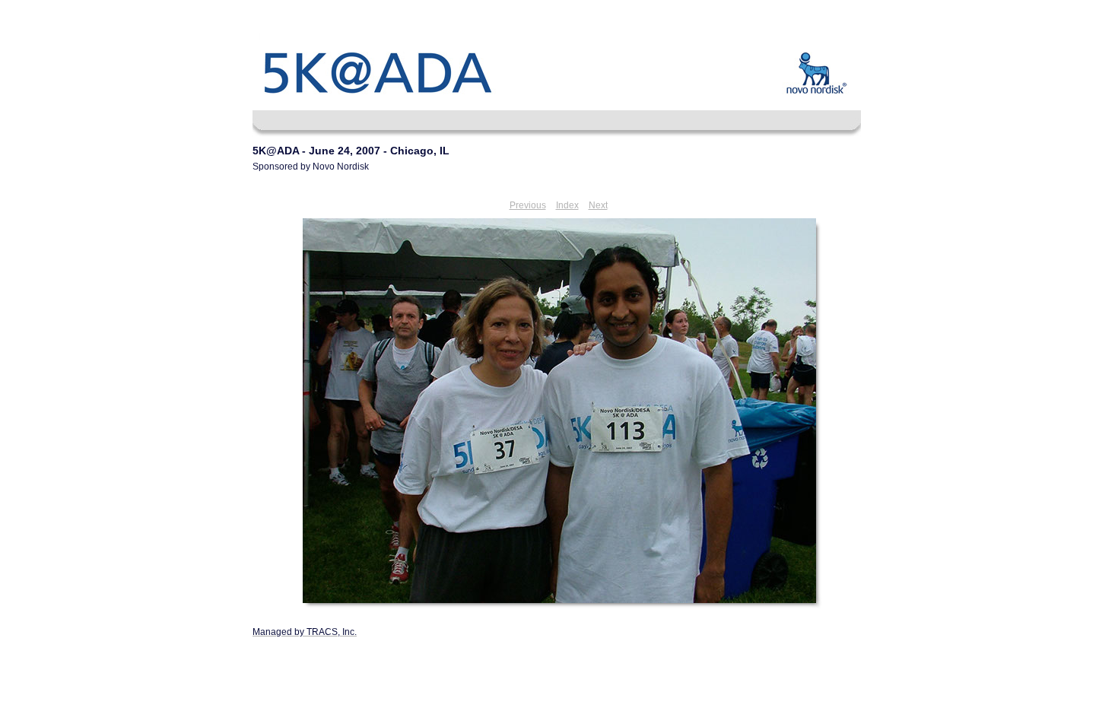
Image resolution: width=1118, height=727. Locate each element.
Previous (528, 205)
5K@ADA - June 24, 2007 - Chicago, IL (351, 150)
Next (598, 205)
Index (567, 205)
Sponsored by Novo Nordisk (311, 166)
